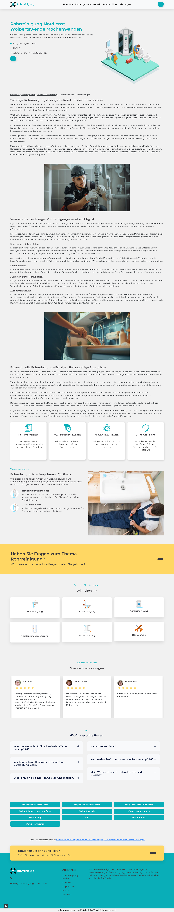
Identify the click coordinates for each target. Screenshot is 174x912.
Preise (106, 4)
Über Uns (68, 4)
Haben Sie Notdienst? (104, 746)
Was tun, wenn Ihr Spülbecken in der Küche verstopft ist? (40, 748)
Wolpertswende (87, 811)
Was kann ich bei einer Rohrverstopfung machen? (44, 777)
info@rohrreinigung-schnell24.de (30, 883)
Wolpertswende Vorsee (139, 811)
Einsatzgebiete (83, 4)
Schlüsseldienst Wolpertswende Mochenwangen (79, 840)
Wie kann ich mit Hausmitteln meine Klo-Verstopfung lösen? (39, 763)
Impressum (68, 886)
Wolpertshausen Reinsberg (87, 805)
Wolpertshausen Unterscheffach (35, 811)
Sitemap (66, 894)
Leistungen (125, 4)
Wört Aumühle (139, 817)
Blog (114, 4)
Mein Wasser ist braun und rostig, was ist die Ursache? (117, 773)
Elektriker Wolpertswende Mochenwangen (124, 840)
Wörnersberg (35, 817)
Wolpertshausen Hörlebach (35, 805)
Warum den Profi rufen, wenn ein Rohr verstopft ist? (122, 759)
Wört (87, 817)
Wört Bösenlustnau (35, 824)
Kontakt (97, 4)
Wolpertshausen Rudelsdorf (139, 805)
